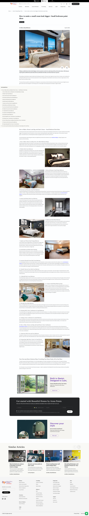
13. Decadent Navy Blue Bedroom (7, 114)
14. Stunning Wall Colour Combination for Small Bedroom (11, 116)
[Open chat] (86, 513)
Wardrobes (27, 6)
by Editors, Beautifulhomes (15, 474)
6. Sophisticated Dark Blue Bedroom (8, 101)
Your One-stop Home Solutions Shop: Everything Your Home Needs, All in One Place (15, 125)
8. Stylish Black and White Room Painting (8, 105)
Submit (69, 411)
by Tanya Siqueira (31, 472)
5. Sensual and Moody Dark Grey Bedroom (9, 99)
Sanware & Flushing (39, 496)
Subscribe (6, 492)
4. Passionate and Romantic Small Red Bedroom (9, 97)
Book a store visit (75, 3)
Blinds (37, 484)
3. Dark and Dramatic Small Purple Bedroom (9, 95)
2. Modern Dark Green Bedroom (7, 93)
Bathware (50, 6)
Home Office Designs (56, 493)
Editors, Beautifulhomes (25, 27)
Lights (56, 6)
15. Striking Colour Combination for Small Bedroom (10, 118)
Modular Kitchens (22, 482)
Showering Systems (39, 494)
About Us (54, 498)
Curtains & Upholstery (39, 482)
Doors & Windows (35, 6)
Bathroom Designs (56, 489)
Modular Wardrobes (22, 496)
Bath (37, 491)
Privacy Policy (76, 513)
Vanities (37, 498)
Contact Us (55, 500)
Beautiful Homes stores (73, 489)
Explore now (54, 390)
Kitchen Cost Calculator (23, 484)
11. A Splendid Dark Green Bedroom (8, 110)
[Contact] (61, 4)
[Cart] (69, 4)
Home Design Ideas (56, 482)
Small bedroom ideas (23, 326)
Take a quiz (54, 435)
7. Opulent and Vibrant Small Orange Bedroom (9, 103)
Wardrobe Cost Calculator (23, 498)
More (69, 6)
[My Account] (64, 4)
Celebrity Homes (72, 491)
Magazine (71, 484)
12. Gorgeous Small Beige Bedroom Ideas (8, 112)
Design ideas (63, 6)
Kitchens (20, 6)
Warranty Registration (39, 505)
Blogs (71, 482)
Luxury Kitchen (21, 489)
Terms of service (84, 513)
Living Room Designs (56, 484)
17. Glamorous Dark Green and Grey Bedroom (9, 122)
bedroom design (55, 137)
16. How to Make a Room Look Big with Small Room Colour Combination (13, 120)
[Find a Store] (67, 4)
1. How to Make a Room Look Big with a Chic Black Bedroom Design (13, 91)
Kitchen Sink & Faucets (39, 500)
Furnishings (43, 6)
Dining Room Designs (56, 491)
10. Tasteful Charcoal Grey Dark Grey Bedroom (9, 108)
